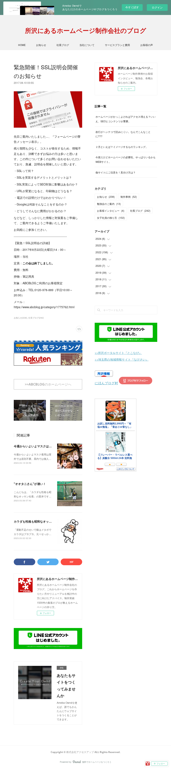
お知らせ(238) (20, 317)
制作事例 (129, 196)
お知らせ (41, 45)
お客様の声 (146, 45)
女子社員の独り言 (111, 217)
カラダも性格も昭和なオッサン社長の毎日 (41, 521)
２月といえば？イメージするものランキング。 (122, 146)
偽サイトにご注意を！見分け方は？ (116, 172)
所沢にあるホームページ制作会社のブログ (85, 30)
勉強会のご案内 (109, 203)
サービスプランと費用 (117, 45)
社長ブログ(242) (36, 317)
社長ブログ (63, 45)
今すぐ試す (132, 7)
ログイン (157, 7)
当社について (86, 45)
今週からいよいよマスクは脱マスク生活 (40, 446)
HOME (22, 45)
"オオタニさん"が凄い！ (30, 484)
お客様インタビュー (110, 210)
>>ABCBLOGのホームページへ (48, 384)
